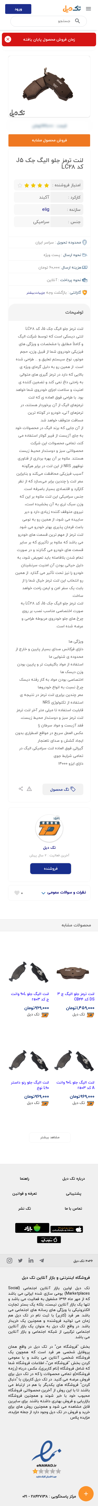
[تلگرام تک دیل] (41, 1261)
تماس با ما (73, 1208)
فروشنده (51, 868)
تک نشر (24, 1208)
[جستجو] (78, 22)
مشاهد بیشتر (50, 1137)
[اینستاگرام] (9, 1261)
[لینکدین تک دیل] (31, 1261)
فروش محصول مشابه (49, 140)
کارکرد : (74, 197)
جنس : (74, 221)
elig (45, 209)
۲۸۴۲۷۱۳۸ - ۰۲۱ (35, 1496)
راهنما (24, 1178)
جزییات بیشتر (35, 292)
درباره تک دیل (73, 1178)
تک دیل (78, 1014)
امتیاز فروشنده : (66, 184)
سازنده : (74, 209)
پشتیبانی (73, 1193)
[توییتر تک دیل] (20, 1261)
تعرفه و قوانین (24, 1193)
